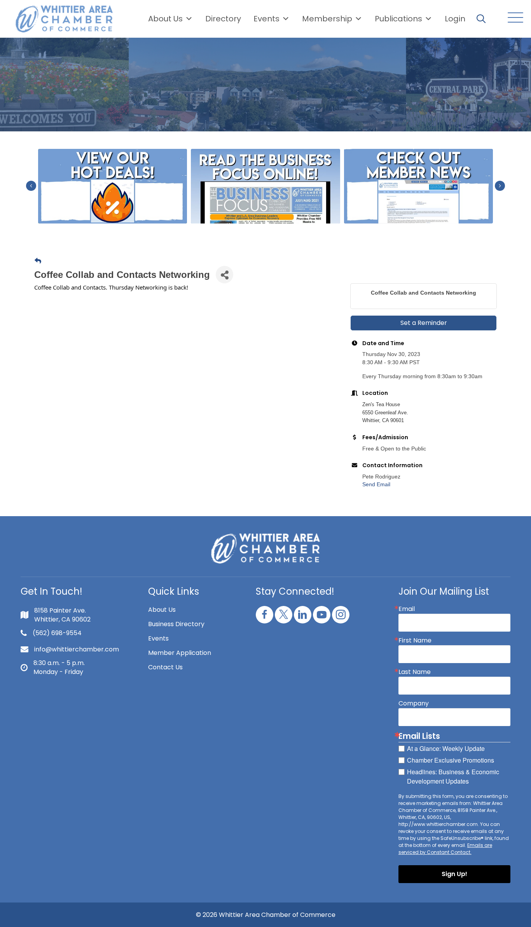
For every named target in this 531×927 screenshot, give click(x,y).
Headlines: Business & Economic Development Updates (453, 776)
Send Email (376, 484)
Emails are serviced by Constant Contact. (445, 848)
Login (455, 18)
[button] (513, 18)
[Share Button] (224, 274)
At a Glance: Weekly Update (446, 748)
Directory (223, 18)
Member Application (179, 652)
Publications (398, 18)
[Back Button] (38, 261)
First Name (414, 640)
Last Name (414, 672)
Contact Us (165, 667)
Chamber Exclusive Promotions (450, 760)
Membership (327, 18)
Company (413, 703)
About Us (165, 18)
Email (406, 609)
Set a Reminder (423, 322)
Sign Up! (454, 873)
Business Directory (176, 624)
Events (158, 638)
